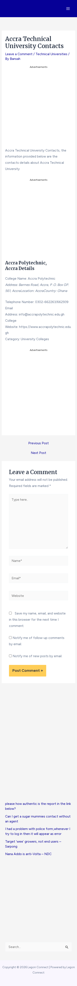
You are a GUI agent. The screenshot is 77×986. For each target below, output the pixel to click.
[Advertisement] (38, 108)
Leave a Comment (19, 54)
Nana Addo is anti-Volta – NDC (28, 854)
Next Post (38, 453)
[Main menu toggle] (68, 8)
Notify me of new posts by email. (37, 656)
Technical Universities (51, 54)
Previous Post (38, 443)
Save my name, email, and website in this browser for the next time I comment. (37, 619)
